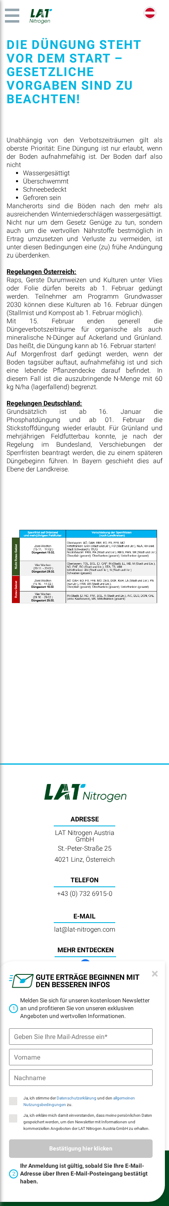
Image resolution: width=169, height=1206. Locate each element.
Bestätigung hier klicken (80, 1148)
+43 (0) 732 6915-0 (84, 894)
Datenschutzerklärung (76, 1098)
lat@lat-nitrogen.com (84, 929)
